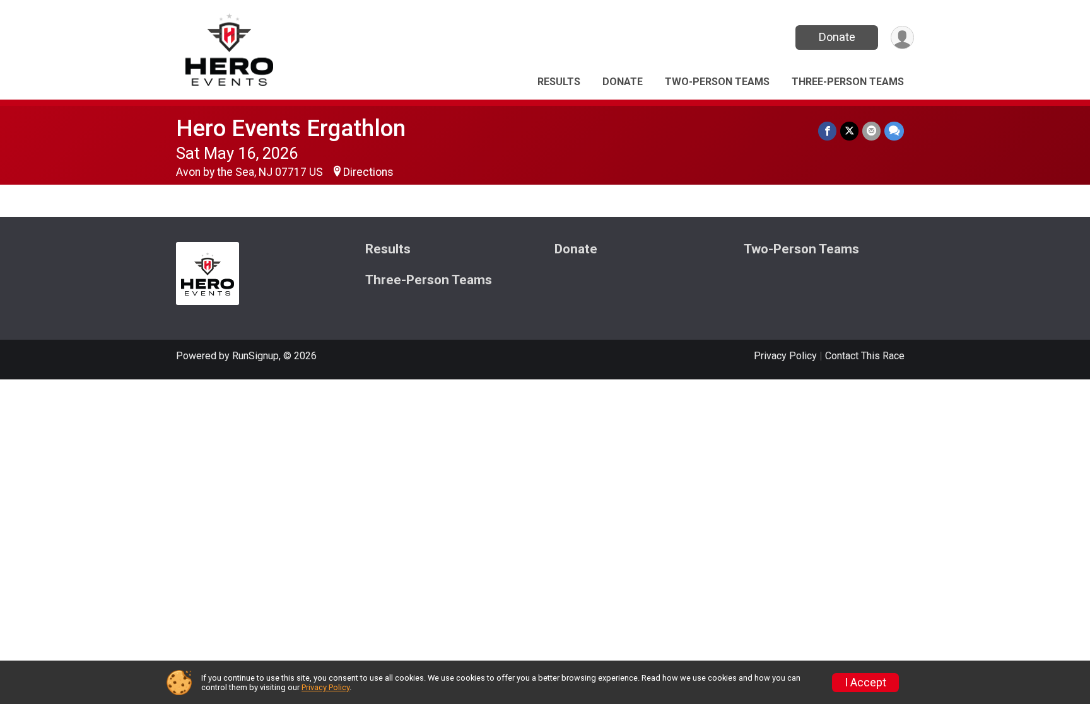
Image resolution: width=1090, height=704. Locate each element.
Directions (368, 172)
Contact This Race (865, 356)
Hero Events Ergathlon (291, 128)
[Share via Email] (871, 131)
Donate (837, 36)
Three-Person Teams (848, 82)
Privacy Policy (785, 356)
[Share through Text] (894, 131)
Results (558, 82)
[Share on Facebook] (827, 131)
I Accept (865, 682)
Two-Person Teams (717, 82)
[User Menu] (902, 37)
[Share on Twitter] (849, 131)
